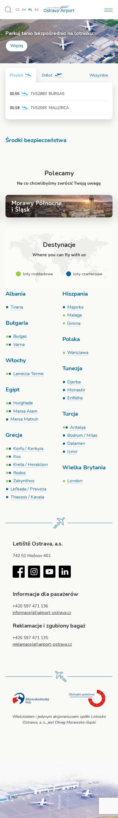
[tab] (20, 75)
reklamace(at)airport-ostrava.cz (42, 644)
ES (37, 9)
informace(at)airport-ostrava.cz (42, 613)
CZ (17, 9)
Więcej (16, 46)
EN (24, 9)
